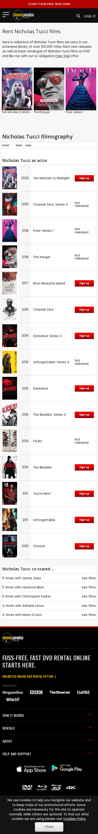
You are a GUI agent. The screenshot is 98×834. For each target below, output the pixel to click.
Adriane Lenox (33, 606)
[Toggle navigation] (7, 14)
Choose (39, 546)
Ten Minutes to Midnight (18, 112)
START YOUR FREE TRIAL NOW (49, 4)
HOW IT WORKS (13, 715)
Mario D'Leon (32, 615)
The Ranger (42, 112)
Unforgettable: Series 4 (51, 362)
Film (28, 145)
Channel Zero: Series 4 (50, 204)
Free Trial (62, 56)
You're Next (42, 493)
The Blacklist (42, 467)
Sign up (84, 178)
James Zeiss (31, 578)
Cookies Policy (74, 819)
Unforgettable (44, 520)
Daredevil (40, 388)
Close (49, 827)
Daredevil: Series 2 (47, 336)
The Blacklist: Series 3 (49, 415)
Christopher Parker (36, 596)
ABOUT (7, 740)
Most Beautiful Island (49, 283)
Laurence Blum (33, 587)
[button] (77, 16)
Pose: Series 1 (74, 112)
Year (18, 145)
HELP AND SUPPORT (17, 753)
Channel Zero (43, 309)
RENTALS (9, 728)
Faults (37, 441)
